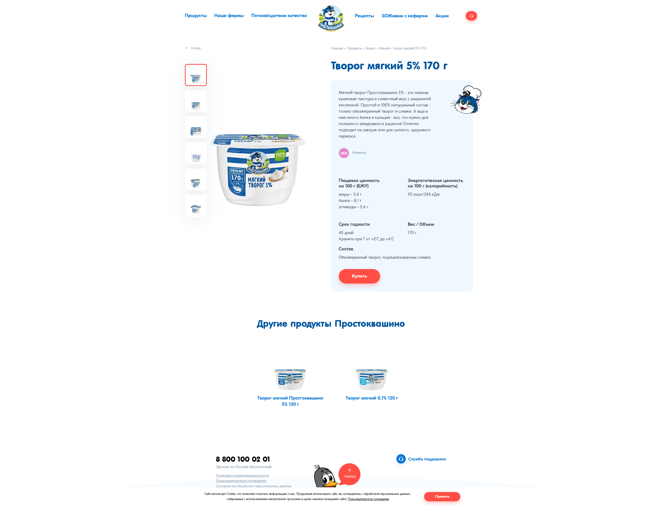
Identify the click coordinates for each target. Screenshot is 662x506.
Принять (442, 496)
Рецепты (364, 16)
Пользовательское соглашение (241, 481)
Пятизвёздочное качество (279, 15)
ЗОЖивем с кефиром (405, 16)
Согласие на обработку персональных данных (253, 486)
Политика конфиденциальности (242, 476)
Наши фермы (229, 15)
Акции (442, 16)
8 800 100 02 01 (243, 459)
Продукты (196, 15)
